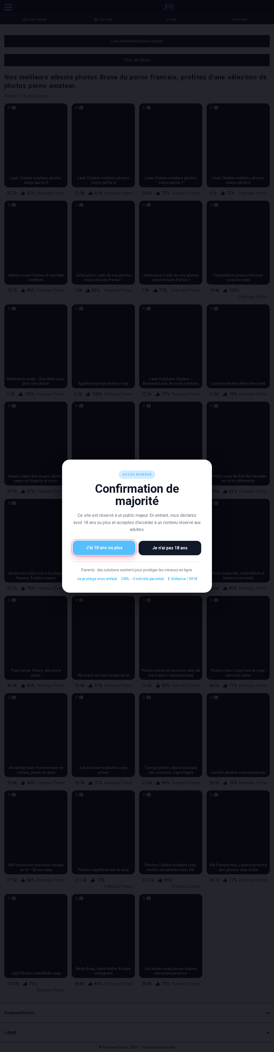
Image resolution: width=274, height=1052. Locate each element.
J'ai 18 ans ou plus (104, 547)
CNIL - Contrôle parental (142, 579)
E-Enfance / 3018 (182, 579)
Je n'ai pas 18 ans (170, 547)
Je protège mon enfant (97, 579)
